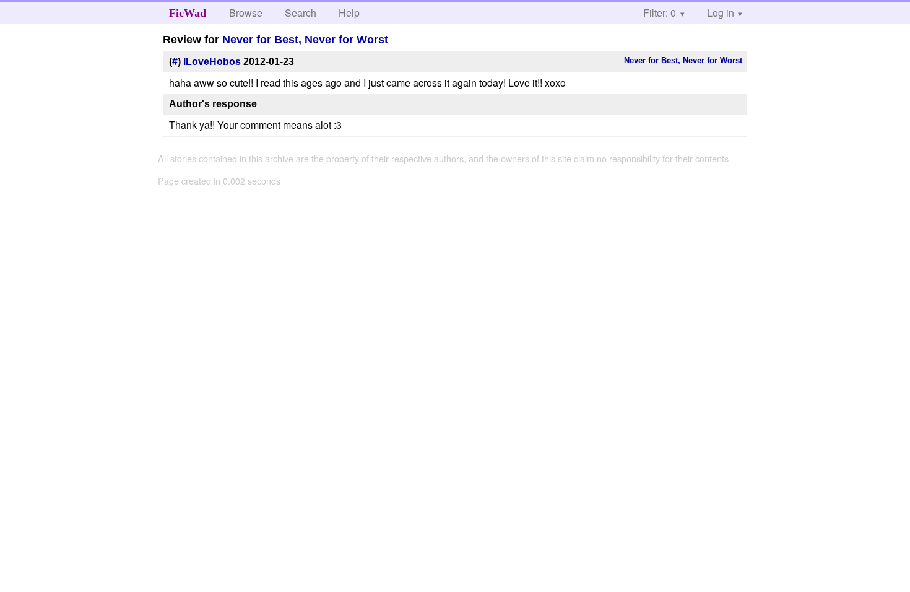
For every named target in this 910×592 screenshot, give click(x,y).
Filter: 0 (659, 13)
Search (300, 13)
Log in (720, 13)
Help (349, 13)
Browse (245, 13)
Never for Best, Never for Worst (305, 39)
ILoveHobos (212, 61)
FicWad (187, 13)
